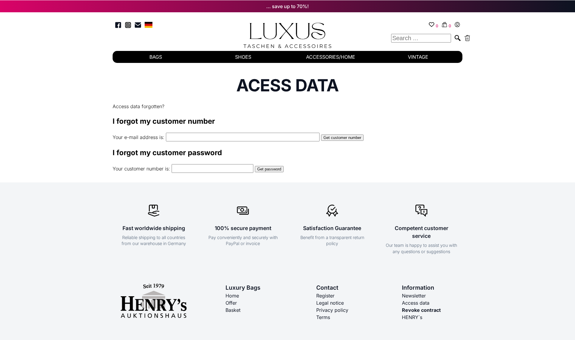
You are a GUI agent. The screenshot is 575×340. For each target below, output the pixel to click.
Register (325, 296)
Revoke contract (421, 310)
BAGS (155, 57)
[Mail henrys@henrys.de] (138, 26)
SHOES (243, 57)
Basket (233, 310)
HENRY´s (412, 317)
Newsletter (414, 296)
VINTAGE (418, 57)
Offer (231, 303)
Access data (415, 303)
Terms (323, 317)
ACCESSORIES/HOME (330, 57)
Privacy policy (332, 310)
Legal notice (330, 303)
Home (232, 296)
